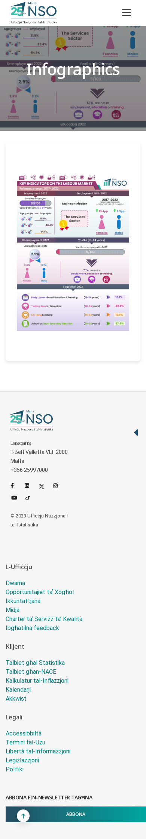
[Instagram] (58, 485)
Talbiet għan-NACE (31, 671)
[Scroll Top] (23, 815)
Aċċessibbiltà (24, 733)
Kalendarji (18, 689)
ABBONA (75, 814)
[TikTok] (31, 497)
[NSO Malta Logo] (34, 12)
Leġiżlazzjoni (22, 760)
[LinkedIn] (30, 485)
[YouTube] (16, 497)
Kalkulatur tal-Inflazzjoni (37, 680)
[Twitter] (44, 485)
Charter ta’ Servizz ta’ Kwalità (44, 619)
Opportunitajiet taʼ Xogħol (40, 592)
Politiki (15, 769)
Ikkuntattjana (23, 601)
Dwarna (15, 583)
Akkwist (16, 698)
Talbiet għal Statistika (35, 662)
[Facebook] (16, 485)
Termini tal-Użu (25, 742)
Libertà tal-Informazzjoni (38, 751)
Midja (12, 610)
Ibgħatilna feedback (32, 627)
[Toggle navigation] (126, 12)
